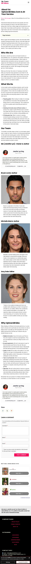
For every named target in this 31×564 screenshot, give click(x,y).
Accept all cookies (23, 562)
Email (3, 443)
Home (2, 18)
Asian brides (15, 535)
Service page (8, 18)
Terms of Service (15, 524)
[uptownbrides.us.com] (8, 2)
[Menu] (28, 2)
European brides (15, 539)
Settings (8, 562)
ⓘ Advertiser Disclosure (25, 497)
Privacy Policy (15, 521)
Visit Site (18, 473)
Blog (15, 544)
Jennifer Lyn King (18, 151)
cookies (9, 557)
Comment (5, 425)
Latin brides (15, 537)
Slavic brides (15, 542)
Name (4, 437)
